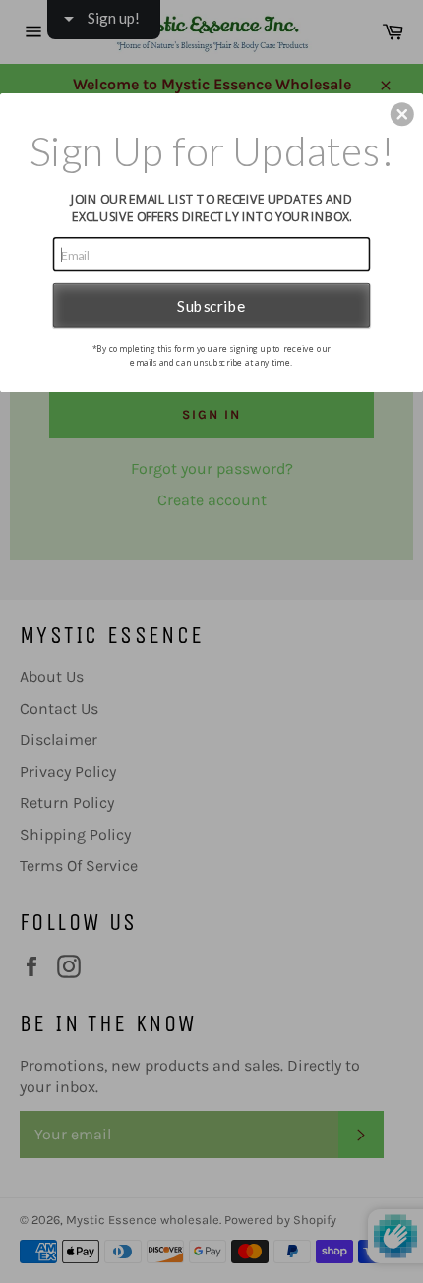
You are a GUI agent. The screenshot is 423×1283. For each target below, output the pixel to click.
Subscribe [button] (211, 305)
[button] (402, 114)
